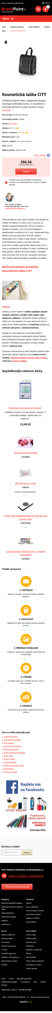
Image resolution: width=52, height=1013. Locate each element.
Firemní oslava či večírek (35, 911)
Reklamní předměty (17, 27)
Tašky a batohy (31, 968)
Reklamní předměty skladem (12, 903)
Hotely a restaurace (8, 946)
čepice (31, 357)
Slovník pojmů (9, 769)
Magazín (4, 920)
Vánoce (28, 903)
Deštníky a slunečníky (34, 950)
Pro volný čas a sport (33, 965)
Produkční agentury (8, 953)
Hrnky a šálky (31, 935)
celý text (6, 110)
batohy (43, 357)
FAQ (35, 982)
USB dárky (30, 946)
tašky (37, 357)
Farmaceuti (5, 942)
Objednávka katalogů (9, 982)
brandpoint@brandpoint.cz (15, 208)
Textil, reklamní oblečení (35, 961)
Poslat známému (40, 155)
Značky (42, 982)
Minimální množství (11, 749)
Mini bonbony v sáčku (25, 483)
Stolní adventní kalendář (25, 452)
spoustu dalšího (20, 360)
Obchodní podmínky (24, 979)
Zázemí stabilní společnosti (26, 876)
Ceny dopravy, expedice (12, 740)
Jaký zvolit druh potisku (12, 746)
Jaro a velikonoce (32, 907)
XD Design (13, 124)
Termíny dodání (9, 759)
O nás (11, 979)
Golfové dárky (31, 938)
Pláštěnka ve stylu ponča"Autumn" (25, 407)
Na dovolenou (31, 922)
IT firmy (4, 950)
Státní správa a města (9, 961)
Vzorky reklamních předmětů (14, 753)
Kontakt (4, 985)
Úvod (4, 27)
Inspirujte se (5, 924)
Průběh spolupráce (11, 736)
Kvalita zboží (8, 756)
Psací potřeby (31, 957)
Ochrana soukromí (10, 772)
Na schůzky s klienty (33, 914)
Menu (47, 3)
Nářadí (28, 953)
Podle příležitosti (7, 913)
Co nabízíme (25, 982)
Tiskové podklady (10, 762)
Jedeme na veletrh (33, 918)
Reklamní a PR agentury (10, 957)
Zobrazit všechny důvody (17, 886)
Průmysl (4, 965)
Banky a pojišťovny (8, 935)
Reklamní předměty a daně (14, 765)
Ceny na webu (9, 743)
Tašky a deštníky (34, 27)
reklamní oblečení (19, 357)
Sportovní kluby (7, 938)
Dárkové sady (31, 942)
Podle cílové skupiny (8, 917)
